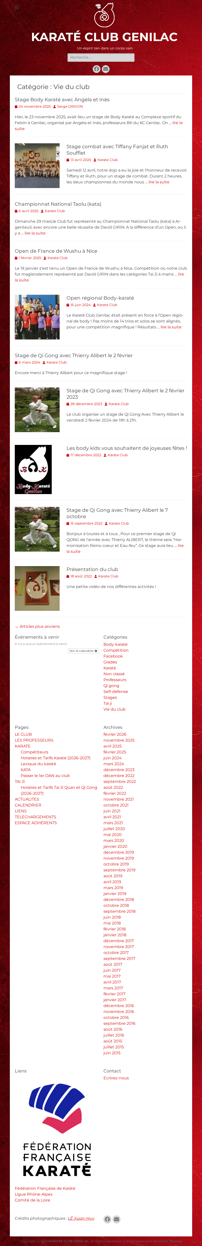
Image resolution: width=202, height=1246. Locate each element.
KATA (26, 769)
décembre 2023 (119, 769)
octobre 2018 (116, 905)
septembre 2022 (119, 781)
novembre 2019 (118, 858)
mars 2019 (113, 887)
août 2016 (112, 1029)
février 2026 (114, 734)
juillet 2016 (113, 1035)
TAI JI (20, 781)
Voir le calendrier (82, 651)
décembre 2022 (119, 775)
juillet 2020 (114, 828)
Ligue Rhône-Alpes (33, 1194)
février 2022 (114, 793)
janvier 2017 (114, 999)
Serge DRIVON (70, 106)
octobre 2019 (116, 864)
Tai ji (107, 703)
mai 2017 (111, 976)
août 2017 (112, 964)
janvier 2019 (114, 893)
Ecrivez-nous (116, 1078)
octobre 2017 (116, 952)
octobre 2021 (116, 805)
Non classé (114, 674)
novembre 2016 (118, 1011)
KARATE (23, 746)
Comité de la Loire (32, 1200)
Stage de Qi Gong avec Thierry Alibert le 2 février (74, 355)
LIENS (21, 811)
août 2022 (113, 787)
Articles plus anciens (37, 626)
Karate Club (108, 160)
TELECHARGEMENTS (35, 817)
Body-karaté (115, 644)
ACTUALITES (27, 799)
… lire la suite (157, 182)
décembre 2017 (118, 940)
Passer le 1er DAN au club (45, 775)
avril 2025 (112, 746)
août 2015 (112, 1041)
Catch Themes (170, 1241)
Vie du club (114, 709)
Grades (110, 662)
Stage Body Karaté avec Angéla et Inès (62, 100)
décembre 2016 (118, 1005)
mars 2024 (113, 764)
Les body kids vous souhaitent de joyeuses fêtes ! (127, 448)
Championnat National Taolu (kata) (58, 204)
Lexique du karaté (38, 764)
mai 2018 (112, 923)
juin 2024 (112, 758)
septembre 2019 (119, 870)
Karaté (109, 668)
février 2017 (114, 994)
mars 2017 (113, 988)
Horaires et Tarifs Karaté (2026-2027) (55, 758)
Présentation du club (92, 569)
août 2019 (112, 876)
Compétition (116, 650)
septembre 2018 (119, 911)
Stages (110, 697)
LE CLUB (23, 734)
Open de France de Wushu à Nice (56, 251)
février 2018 (114, 929)
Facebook (113, 656)
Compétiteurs (34, 752)
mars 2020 (113, 840)
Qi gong (111, 685)
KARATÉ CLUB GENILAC (104, 37)
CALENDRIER (28, 805)
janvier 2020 (115, 846)
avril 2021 (112, 817)
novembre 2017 (118, 946)
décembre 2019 (118, 852)
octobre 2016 (116, 1017)
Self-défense (115, 691)
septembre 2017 (119, 958)
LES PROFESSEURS (34, 740)
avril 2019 (112, 882)
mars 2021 (113, 823)
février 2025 (114, 752)
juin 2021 (111, 811)
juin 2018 (112, 917)
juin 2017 (111, 970)
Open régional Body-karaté (100, 298)
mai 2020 (112, 834)
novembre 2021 (118, 799)
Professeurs (114, 679)
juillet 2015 (113, 1047)
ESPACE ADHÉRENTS (36, 823)
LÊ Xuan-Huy (81, 1218)
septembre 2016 (119, 1023)
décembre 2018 (118, 899)
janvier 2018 (114, 935)
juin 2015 (111, 1053)
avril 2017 (112, 982)
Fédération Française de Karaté (45, 1188)
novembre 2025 (119, 740)
